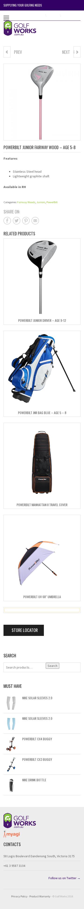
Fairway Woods (26, 202)
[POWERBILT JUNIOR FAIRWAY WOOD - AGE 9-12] (7, 52)
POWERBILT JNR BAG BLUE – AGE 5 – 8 (42, 412)
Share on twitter (16, 220)
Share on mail (35, 220)
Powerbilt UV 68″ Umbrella (42, 596)
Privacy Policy (19, 896)
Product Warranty (39, 896)
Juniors (40, 202)
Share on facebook (7, 220)
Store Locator (24, 630)
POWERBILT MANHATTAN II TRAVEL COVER (42, 504)
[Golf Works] (23, 28)
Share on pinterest (26, 220)
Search (52, 666)
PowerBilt (52, 202)
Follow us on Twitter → (64, 878)
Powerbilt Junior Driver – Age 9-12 (42, 320)
